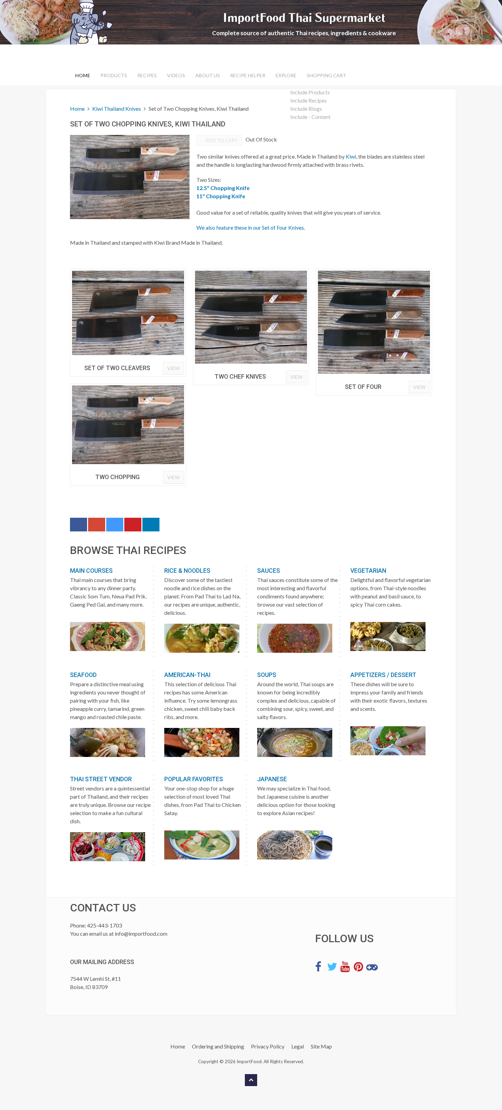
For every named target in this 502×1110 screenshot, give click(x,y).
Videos (176, 75)
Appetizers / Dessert (383, 675)
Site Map (321, 1046)
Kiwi (351, 156)
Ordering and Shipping (218, 1046)
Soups (266, 675)
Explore (286, 75)
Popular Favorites (193, 779)
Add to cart (221, 140)
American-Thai (187, 675)
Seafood (83, 675)
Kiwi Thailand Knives (116, 108)
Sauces (268, 570)
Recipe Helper (247, 75)
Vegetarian (368, 570)
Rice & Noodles (187, 570)
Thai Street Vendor (101, 779)
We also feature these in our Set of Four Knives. (250, 227)
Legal (297, 1046)
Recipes (147, 75)
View (173, 368)
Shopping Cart (326, 75)
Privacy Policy (267, 1046)
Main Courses (91, 570)
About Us (207, 75)
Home (82, 75)
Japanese (272, 779)
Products (113, 75)
